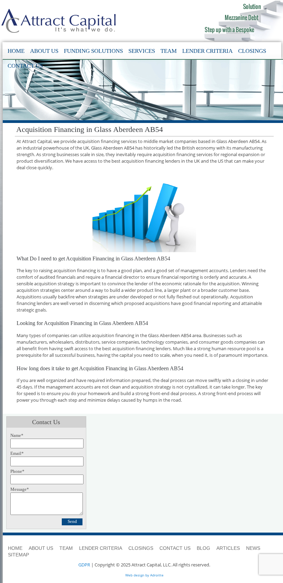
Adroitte (157, 575)
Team (168, 51)
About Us (44, 51)
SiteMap (18, 554)
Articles (228, 548)
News (253, 548)
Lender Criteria (207, 51)
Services (141, 51)
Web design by (137, 575)
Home (16, 51)
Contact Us (25, 66)
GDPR (84, 565)
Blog (203, 548)
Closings (252, 51)
